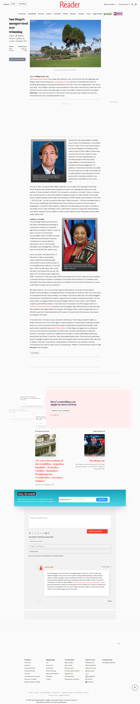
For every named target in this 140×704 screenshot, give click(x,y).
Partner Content (31, 679)
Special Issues (30, 671)
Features (28, 660)
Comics (27, 674)
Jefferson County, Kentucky (41, 306)
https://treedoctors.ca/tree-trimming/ (86, 582)
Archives (22, 14)
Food (88, 14)
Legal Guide (97, 14)
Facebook (90, 671)
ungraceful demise (40, 79)
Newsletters (89, 662)
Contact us (56, 692)
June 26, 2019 (24, 49)
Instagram (91, 676)
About (36, 692)
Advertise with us (67, 692)
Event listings (51, 671)
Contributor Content (32, 676)
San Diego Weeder (109, 662)
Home (31, 692)
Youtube (90, 682)
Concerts (49, 665)
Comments (35, 353)
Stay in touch (90, 660)
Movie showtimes (52, 674)
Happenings (50, 660)
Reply (110, 601)
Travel (48, 679)
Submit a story (90, 668)
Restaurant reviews (72, 679)
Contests (57, 14)
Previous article (43, 431)
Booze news (69, 668)
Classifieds (32, 14)
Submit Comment (95, 531)
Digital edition (64, 695)
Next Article (98, 431)
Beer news (68, 665)
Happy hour (69, 674)
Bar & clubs (69, 662)
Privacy (86, 692)
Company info (107, 660)
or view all (54, 415)
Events (48, 14)
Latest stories (30, 668)
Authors (28, 665)
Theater (81, 14)
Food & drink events (72, 671)
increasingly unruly (61, 82)
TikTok (89, 679)
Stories (41, 14)
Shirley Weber (60, 328)
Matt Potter (11, 49)
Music (65, 14)
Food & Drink (69, 660)
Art (47, 662)
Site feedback (90, 665)
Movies (73, 14)
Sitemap (79, 692)
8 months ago (105, 567)
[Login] (136, 4)
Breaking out (97, 460)
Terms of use (53, 695)
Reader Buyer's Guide (32, 682)
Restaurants (69, 676)
